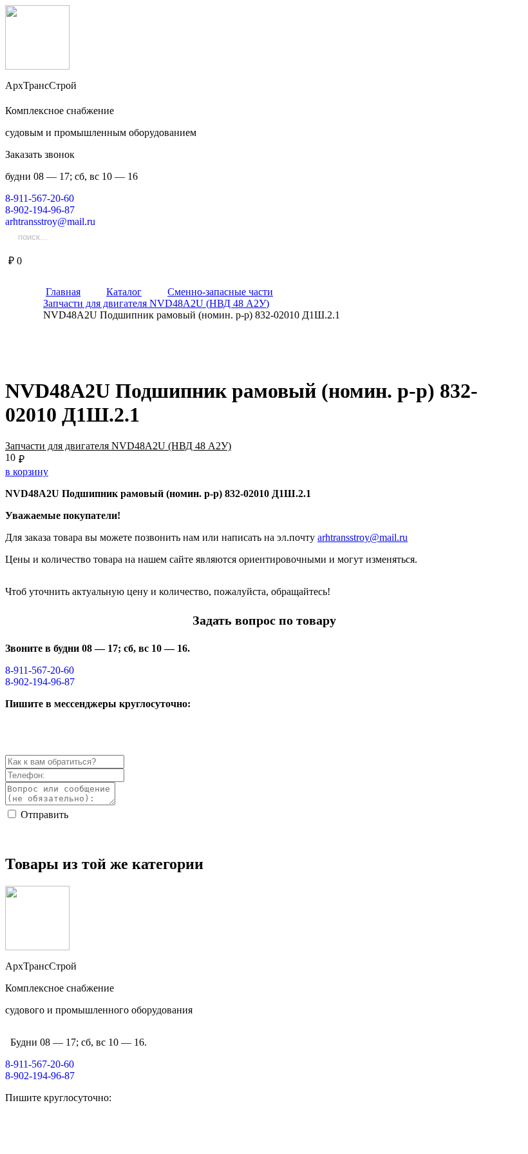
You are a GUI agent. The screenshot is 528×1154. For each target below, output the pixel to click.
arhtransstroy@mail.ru (362, 537)
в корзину (26, 471)
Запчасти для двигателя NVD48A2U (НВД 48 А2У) (118, 445)
